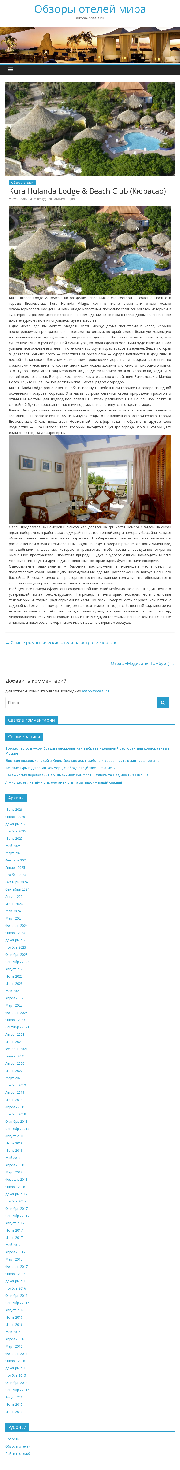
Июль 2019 (14, 1099)
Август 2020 (14, 1063)
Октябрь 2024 (16, 882)
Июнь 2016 (14, 1324)
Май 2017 (13, 1245)
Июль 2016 (14, 1317)
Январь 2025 (15, 867)
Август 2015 (14, 1397)
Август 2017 (14, 1223)
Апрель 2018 (15, 1165)
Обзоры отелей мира (90, 8)
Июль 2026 (14, 809)
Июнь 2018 (14, 1150)
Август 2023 (14, 969)
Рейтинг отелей (18, 1453)
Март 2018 (13, 1172)
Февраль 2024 (16, 925)
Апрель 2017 (15, 1252)
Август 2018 (14, 1136)
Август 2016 (14, 1310)
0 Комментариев (65, 199)
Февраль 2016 (16, 1353)
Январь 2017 (15, 1274)
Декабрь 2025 (16, 824)
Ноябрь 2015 (15, 1375)
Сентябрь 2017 (17, 1215)
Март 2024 (13, 918)
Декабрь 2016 (16, 1281)
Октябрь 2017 (16, 1208)
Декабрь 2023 (16, 940)
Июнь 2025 (14, 838)
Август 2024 (14, 896)
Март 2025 (13, 853)
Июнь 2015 (14, 1411)
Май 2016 (13, 1332)
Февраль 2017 (16, 1266)
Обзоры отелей (22, 183)
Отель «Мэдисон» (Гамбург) (143, 663)
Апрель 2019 (15, 1107)
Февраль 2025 (16, 860)
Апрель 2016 (15, 1339)
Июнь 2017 (14, 1237)
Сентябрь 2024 (17, 889)
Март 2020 (13, 1078)
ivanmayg (40, 199)
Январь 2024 (15, 933)
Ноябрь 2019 (15, 1085)
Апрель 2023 (15, 998)
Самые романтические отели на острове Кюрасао (61, 642)
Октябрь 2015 (16, 1382)
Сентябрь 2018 (17, 1128)
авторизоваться (95, 691)
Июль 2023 (14, 976)
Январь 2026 (15, 816)
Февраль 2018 (16, 1179)
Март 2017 (13, 1259)
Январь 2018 (15, 1186)
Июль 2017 (14, 1230)
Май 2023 (13, 991)
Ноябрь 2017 (15, 1201)
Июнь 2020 (14, 1070)
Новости (12, 1439)
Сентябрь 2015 (17, 1390)
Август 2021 (14, 1034)
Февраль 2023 (16, 1012)
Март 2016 (13, 1346)
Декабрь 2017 (16, 1194)
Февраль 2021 (16, 1049)
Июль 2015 (14, 1404)
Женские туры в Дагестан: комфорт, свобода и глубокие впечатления (61, 768)
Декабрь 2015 (16, 1368)
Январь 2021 (15, 1056)
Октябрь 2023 (16, 954)
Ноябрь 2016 (15, 1288)
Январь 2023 (15, 1020)
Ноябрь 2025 (15, 831)
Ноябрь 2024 (15, 874)
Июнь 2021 (14, 1041)
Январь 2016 (15, 1361)
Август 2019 (14, 1092)
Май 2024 (13, 911)
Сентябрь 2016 (17, 1303)
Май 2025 (13, 845)
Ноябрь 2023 (15, 947)
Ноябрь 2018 (15, 1114)
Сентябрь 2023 (17, 962)
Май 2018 (13, 1157)
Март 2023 (13, 1005)
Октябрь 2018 (16, 1121)
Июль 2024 (14, 904)
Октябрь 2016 (16, 1295)
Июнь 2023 (14, 983)
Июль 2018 (14, 1143)
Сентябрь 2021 (17, 1027)
